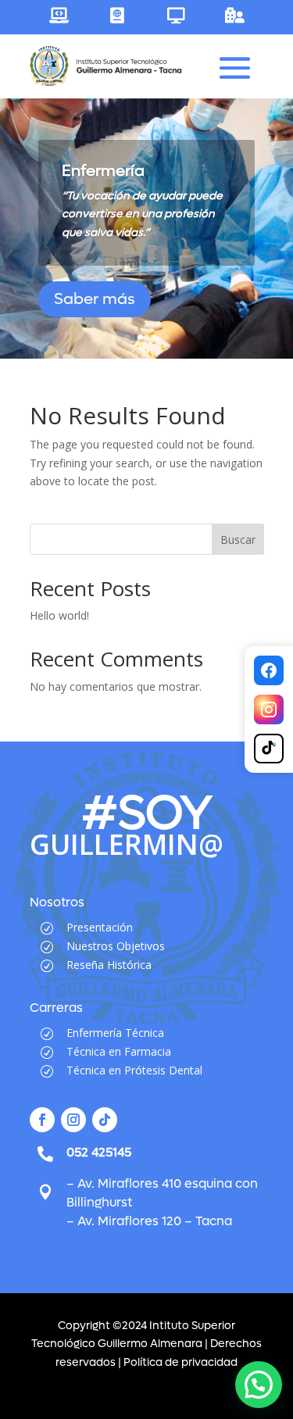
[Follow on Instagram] (73, 1119)
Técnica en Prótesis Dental (134, 1070)
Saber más (94, 299)
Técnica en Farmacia (118, 1051)
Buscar (237, 539)
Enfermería (103, 171)
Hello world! (59, 615)
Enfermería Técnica (115, 1032)
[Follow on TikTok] (104, 1119)
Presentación (99, 927)
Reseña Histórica (109, 964)
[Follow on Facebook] (42, 1119)
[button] (258, 1384)
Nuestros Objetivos (115, 945)
